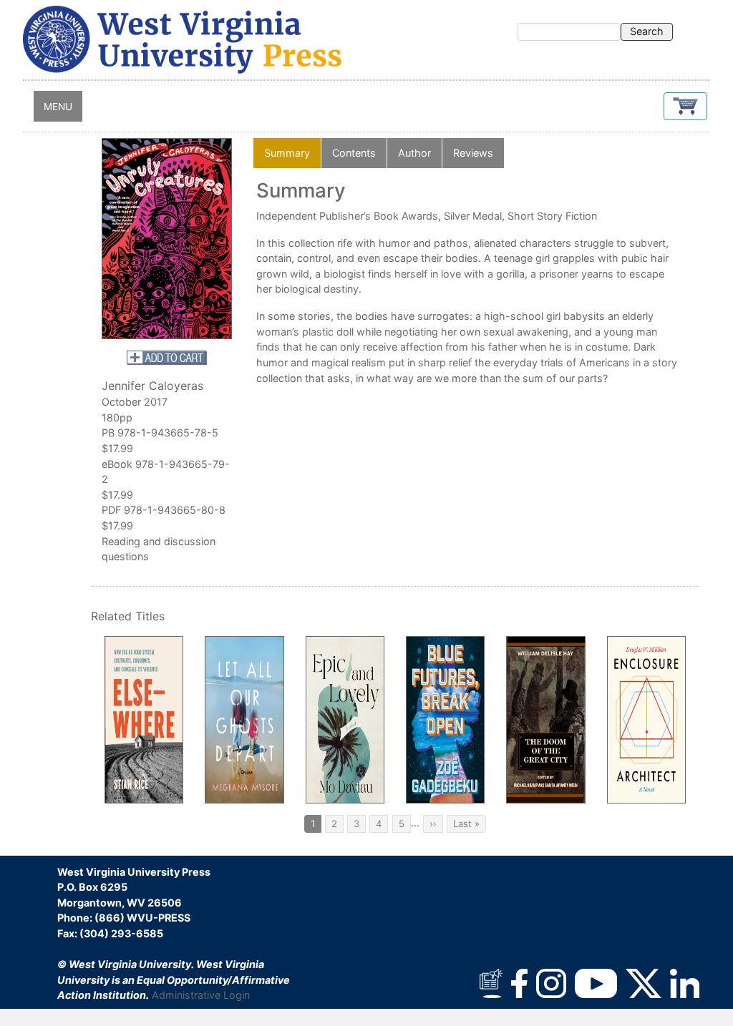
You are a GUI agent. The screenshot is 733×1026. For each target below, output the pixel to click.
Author (414, 153)
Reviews (473, 153)
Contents (354, 153)
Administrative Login (201, 995)
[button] (685, 106)
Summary (287, 153)
